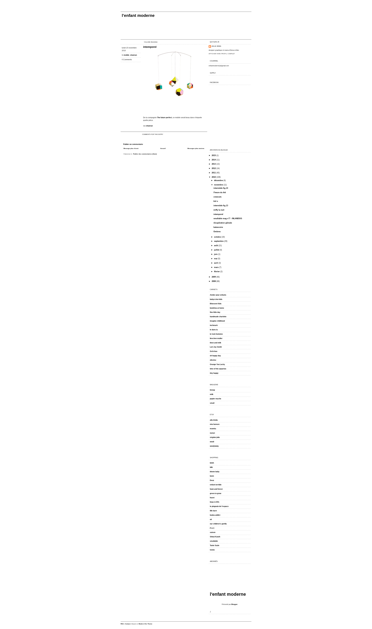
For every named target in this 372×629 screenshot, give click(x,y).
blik (211, 467)
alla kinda (214, 420)
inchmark (214, 325)
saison (212, 532)
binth (212, 463)
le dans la (214, 330)
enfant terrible (215, 485)
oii (211, 519)
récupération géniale (222, 223)
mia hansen (214, 424)
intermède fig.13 (220, 205)
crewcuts (217, 197)
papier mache (215, 399)
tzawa (212, 550)
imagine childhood (217, 321)
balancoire (218, 227)
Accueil (163, 148)
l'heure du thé (219, 192)
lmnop (212, 390)
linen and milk (215, 343)
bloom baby (214, 472)
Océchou (213, 351)
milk (211, 394)
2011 (214, 173)
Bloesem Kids (215, 304)
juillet (217, 250)
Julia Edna (216, 46)
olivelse (213, 360)
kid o (215, 201)
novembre (219, 185)
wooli (212, 442)
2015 (214, 155)
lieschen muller (216, 338)
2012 (214, 168)
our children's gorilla (218, 524)
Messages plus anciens (195, 148)
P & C (212, 528)
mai (216, 258)
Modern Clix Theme (145, 624)
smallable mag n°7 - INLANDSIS (227, 218)
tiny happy (214, 373)
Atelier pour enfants (218, 295)
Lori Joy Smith (216, 347)
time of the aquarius (218, 369)
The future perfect (164, 118)
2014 (214, 160)
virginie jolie (215, 437)
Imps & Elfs (214, 502)
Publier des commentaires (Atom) (145, 154)
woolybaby (214, 446)
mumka (213, 429)
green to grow (215, 493)
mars (216, 267)
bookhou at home (217, 308)
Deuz (212, 480)
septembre (219, 241)
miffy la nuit (218, 210)
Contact (127, 624)
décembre (218, 180)
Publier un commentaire (133, 144)
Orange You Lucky (217, 364)
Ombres (217, 231)
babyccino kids (216, 299)
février (217, 271)
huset (212, 498)
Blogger (234, 604)
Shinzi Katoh (215, 537)
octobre (217, 237)
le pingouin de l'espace (219, 506)
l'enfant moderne (138, 15)
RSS (122, 624)
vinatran (133, 55)
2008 (214, 281)
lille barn (213, 511)
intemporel (150, 46)
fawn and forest (216, 489)
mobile (126, 55)
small (212, 403)
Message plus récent (131, 148)
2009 (214, 277)
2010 (214, 177)
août (216, 245)
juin (216, 254)
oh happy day (215, 356)
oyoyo (212, 433)
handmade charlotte (218, 317)
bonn (212, 476)
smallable (214, 541)
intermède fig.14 (220, 188)
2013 (214, 164)
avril (216, 263)
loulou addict (215, 515)
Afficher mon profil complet (222, 53)
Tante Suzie (214, 545)
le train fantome (216, 334)
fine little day (215, 312)
